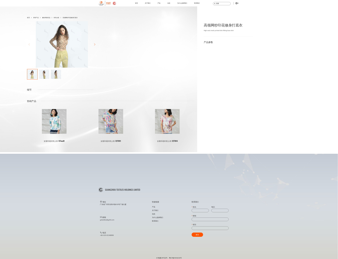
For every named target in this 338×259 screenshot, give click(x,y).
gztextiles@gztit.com (107, 220)
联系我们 (197, 3)
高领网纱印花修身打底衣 (70, 18)
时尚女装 (56, 18)
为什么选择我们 (182, 3)
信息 (168, 3)
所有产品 (36, 18)
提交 (197, 234)
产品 (159, 3)
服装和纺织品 (46, 18)
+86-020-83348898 (107, 235)
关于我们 (148, 3)
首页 (136, 3)
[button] (94, 44)
